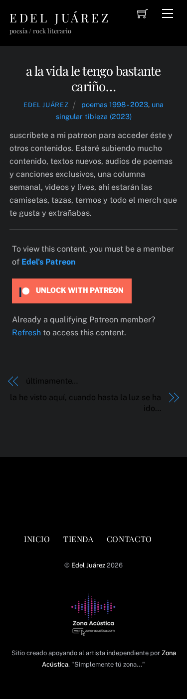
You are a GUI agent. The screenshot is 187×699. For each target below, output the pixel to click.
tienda (78, 539)
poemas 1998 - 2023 (114, 104)
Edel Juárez (45, 105)
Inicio (37, 539)
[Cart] (143, 13)
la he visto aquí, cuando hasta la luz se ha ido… (85, 403)
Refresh (26, 332)
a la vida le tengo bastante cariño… (93, 78)
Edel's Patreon (48, 262)
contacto (129, 539)
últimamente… (52, 381)
